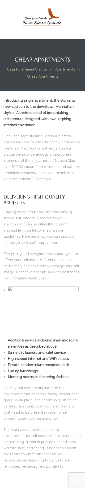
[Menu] (5, 29)
